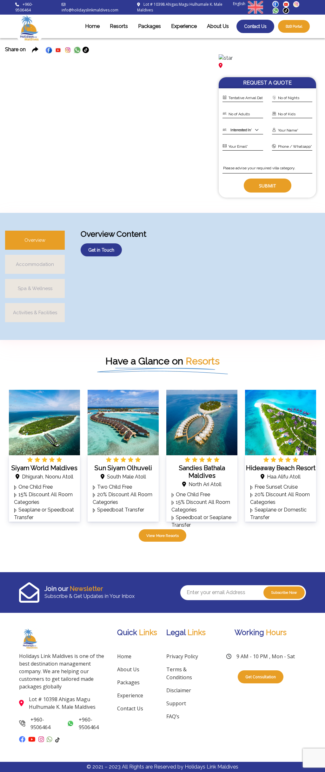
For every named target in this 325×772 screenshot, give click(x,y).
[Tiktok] (286, 10)
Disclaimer (178, 690)
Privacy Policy (182, 656)
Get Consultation (260, 676)
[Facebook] (275, 3)
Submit (267, 186)
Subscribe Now (284, 592)
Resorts (119, 26)
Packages (149, 26)
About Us (218, 26)
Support (176, 703)
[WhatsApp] (275, 10)
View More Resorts (162, 535)
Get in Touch (101, 250)
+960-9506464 (24, 7)
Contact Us (255, 26)
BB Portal (294, 26)
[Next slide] (201, 117)
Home (92, 26)
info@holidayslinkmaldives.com (90, 10)
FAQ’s (172, 716)
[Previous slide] (15, 117)
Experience (184, 26)
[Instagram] (296, 3)
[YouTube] (286, 3)
